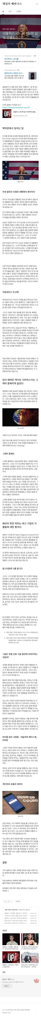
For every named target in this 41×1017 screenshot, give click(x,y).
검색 (32, 3)
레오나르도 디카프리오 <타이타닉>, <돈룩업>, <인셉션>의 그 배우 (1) (16, 924)
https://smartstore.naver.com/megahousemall (18, 56)
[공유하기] (8, 901)
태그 (10, 11)
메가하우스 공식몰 (11, 59)
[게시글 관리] (11, 901)
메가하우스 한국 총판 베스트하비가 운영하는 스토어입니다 (20, 62)
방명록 (18, 11)
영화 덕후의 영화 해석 (11, 910)
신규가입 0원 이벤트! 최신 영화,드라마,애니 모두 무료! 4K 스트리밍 (14, 77)
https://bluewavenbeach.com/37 (16, 107)
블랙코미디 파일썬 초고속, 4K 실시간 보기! (14, 73)
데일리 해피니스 (12, 4)
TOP (37, 1010)
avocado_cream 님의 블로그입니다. (13, 982)
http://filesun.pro (10, 70)
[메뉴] (37, 3)
